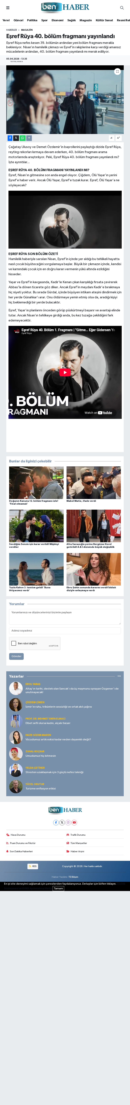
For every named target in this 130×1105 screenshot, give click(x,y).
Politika (32, 20)
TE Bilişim (73, 877)
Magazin (86, 20)
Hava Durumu (18, 835)
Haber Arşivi (77, 851)
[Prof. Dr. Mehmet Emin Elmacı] (16, 721)
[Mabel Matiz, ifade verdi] (94, 482)
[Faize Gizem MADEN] (16, 737)
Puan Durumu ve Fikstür (23, 843)
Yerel (6, 20)
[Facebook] (56, 822)
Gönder (16, 656)
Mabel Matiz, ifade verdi (81, 501)
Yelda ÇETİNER (35, 768)
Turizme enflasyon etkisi (41, 788)
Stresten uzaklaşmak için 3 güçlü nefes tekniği (54, 772)
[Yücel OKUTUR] (16, 786)
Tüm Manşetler (78, 843)
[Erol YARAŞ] (16, 688)
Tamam (58, 888)
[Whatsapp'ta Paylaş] (23, 138)
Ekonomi (57, 20)
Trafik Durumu (77, 835)
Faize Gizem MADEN (38, 735)
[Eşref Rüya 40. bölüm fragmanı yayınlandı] (65, 99)
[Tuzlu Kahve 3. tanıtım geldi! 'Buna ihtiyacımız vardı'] (36, 569)
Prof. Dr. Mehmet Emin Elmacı (45, 719)
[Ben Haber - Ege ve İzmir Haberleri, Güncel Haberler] (65, 8)
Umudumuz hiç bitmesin (41, 755)
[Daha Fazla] (29, 138)
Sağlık (71, 20)
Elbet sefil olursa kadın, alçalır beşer (48, 723)
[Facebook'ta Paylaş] (10, 138)
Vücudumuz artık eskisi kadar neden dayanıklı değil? (58, 739)
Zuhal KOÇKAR (35, 751)
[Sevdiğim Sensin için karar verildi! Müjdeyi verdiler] (36, 525)
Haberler (11, 30)
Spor (44, 20)
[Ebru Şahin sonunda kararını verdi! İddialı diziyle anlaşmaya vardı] (94, 569)
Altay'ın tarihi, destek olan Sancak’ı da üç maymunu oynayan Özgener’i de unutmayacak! (72, 690)
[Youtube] (74, 822)
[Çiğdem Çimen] (16, 704)
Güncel (18, 20)
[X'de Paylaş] (16, 138)
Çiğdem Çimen (35, 702)
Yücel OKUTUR (35, 784)
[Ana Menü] (7, 8)
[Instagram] (68, 822)
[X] (62, 822)
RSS (34, 866)
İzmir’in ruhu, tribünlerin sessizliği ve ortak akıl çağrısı (59, 706)
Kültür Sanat (104, 20)
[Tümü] (119, 676)
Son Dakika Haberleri (21, 851)
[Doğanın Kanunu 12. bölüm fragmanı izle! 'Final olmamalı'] (36, 482)
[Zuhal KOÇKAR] (16, 753)
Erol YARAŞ (33, 684)
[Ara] (122, 8)
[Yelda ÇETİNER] (16, 770)
